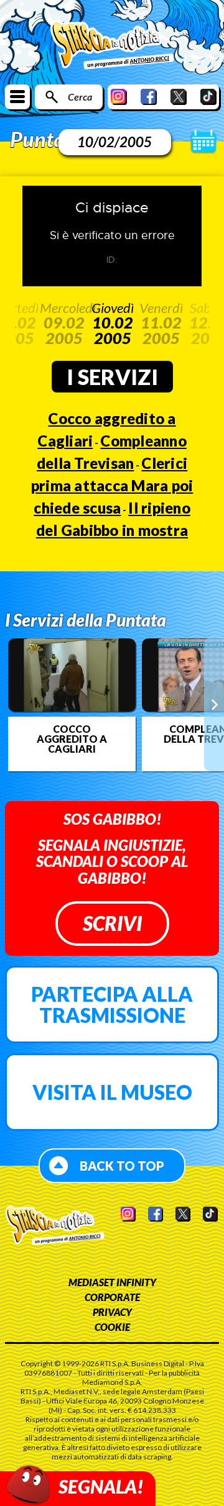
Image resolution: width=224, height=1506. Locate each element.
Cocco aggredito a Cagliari (72, 739)
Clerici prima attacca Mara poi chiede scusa (112, 485)
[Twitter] (178, 96)
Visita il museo (112, 1092)
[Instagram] (119, 96)
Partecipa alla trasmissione (112, 1004)
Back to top (122, 1165)
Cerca (80, 96)
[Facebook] (149, 96)
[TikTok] (208, 96)
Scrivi (112, 923)
